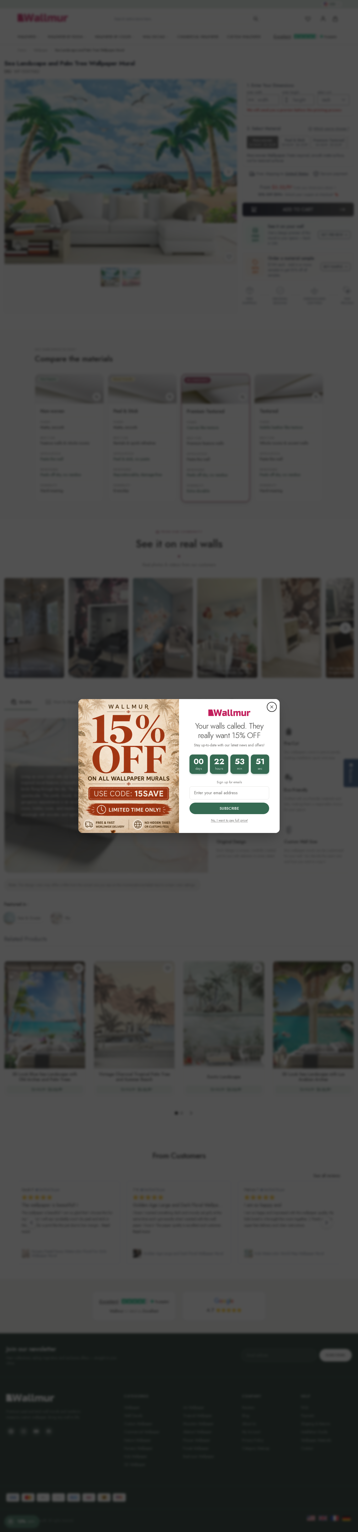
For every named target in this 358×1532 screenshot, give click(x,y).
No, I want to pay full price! (229, 820)
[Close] (271, 707)
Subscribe (229, 808)
